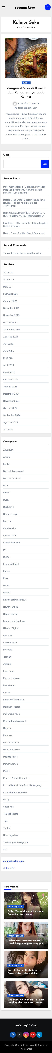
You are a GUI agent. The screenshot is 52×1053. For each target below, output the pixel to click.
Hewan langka (10, 607)
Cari (6, 155)
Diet (5, 550)
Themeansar (26, 1049)
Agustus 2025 (10, 336)
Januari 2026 (10, 301)
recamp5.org (25, 8)
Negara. (7, 728)
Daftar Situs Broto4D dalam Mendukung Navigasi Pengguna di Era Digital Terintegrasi (24, 203)
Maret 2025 (9, 372)
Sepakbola (8, 806)
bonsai (6, 492)
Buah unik (8, 507)
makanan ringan (11, 714)
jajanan (7, 657)
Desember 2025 (11, 308)
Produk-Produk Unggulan (16, 778)
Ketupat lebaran (11, 678)
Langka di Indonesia (13, 699)
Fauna (6, 571)
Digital (6, 557)
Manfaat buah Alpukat (14, 721)
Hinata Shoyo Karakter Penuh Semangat (24, 233)
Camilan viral (10, 528)
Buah (6, 500)
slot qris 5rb (9, 868)
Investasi (8, 649)
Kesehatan (8, 671)
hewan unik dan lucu (14, 621)
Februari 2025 (10, 379)
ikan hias (7, 635)
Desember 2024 (11, 394)
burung (7, 521)
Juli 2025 (8, 344)
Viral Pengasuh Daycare (15, 842)
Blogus (40, 1045)
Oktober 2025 (10, 322)
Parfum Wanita (11, 742)
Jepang (7, 664)
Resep (6, 799)
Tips (5, 821)
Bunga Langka (10, 514)
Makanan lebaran (12, 707)
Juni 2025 (8, 351)
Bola (5, 485)
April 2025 (8, 365)
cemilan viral (9, 535)
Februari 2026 (10, 294)
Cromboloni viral (11, 542)
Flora (5, 578)
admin (20, 103)
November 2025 (11, 315)
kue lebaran (9, 685)
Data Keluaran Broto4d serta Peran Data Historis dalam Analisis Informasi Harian (24, 973)
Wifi (5, 849)
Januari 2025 (10, 386)
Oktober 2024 (10, 408)
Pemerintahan (10, 764)
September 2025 (11, 329)
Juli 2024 (8, 429)
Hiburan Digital (11, 628)
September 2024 (12, 415)
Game (6, 585)
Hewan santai (10, 614)
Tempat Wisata (10, 814)
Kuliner (26, 83)
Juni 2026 (8, 279)
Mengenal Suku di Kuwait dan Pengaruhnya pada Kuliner (26, 92)
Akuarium (8, 450)
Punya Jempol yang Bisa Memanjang (22, 785)
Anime (6, 457)
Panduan (8, 735)
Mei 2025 (8, 358)
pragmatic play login (13, 861)
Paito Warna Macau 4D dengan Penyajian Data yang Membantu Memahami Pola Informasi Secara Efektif (24, 190)
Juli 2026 (8, 272)
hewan (6, 592)
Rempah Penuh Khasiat (15, 792)
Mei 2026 (8, 287)
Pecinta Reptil (10, 757)
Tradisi (6, 828)
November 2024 (11, 401)
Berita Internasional (13, 471)
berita (6, 464)
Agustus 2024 (10, 422)
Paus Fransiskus (11, 749)
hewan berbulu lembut (14, 599)
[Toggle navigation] (3, 7)
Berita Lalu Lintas (12, 478)
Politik (6, 771)
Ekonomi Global (11, 564)
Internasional (10, 642)
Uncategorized (11, 835)
